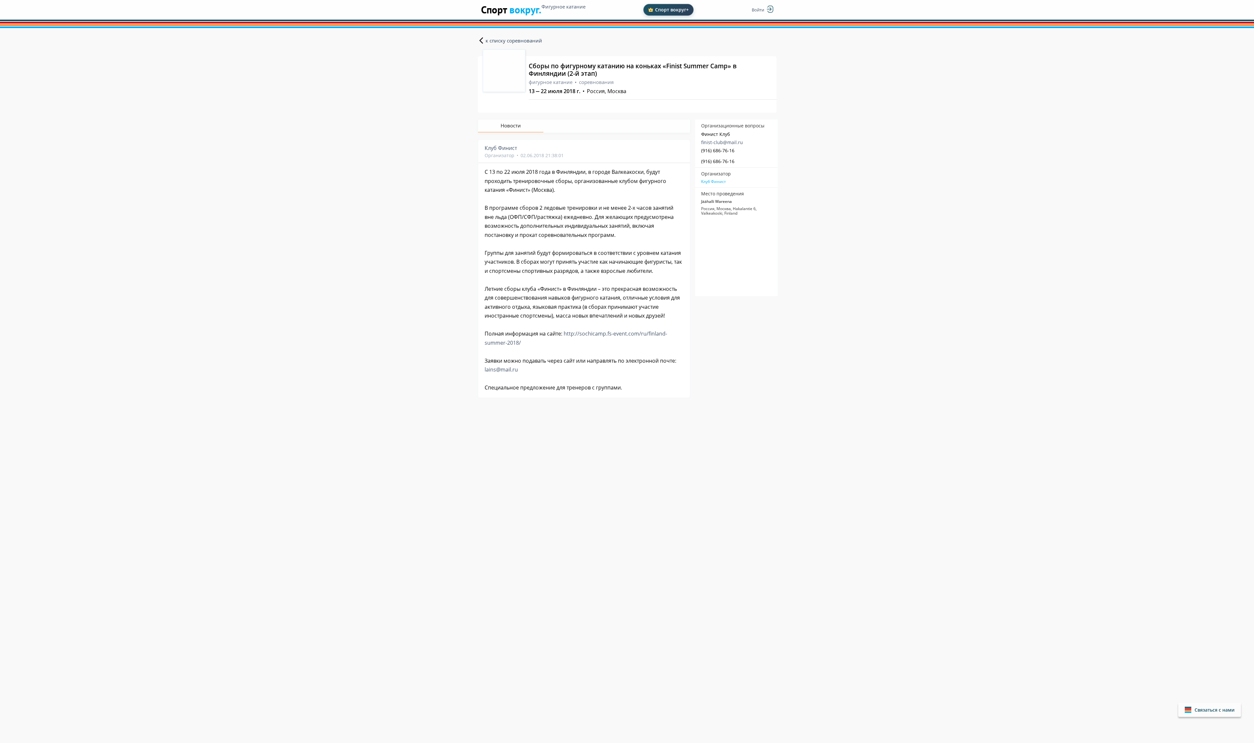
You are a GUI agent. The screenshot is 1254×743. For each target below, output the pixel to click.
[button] (1209, 710)
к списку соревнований (514, 40)
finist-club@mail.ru (722, 142)
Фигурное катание (563, 6)
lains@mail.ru (501, 369)
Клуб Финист (713, 181)
